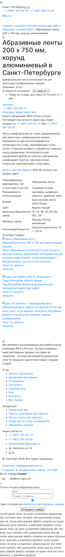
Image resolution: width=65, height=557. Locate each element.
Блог (12, 392)
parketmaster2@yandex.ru (24, 443)
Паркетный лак (18, 409)
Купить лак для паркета (17, 169)
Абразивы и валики (21, 424)
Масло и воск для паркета (25, 417)
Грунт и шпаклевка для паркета (28, 413)
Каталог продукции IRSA (43, 25)
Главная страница (13, 25)
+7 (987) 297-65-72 (16, 10)
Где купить (15, 384)
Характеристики (25, 112)
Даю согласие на (32, 504)
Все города (16, 399)
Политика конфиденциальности (22, 465)
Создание (8, 470)
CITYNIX (52, 470)
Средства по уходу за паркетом (29, 421)
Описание (8, 112)
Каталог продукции (21, 373)
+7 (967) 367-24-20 (42, 10)
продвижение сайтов (32, 470)
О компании (16, 381)
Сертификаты (17, 388)
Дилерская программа (23, 377)
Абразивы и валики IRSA (17, 29)
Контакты (15, 396)
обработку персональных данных (43, 504)
